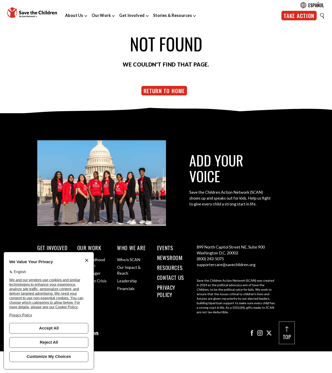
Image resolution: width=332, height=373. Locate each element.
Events (165, 247)
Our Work (101, 15)
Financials (126, 288)
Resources (169, 267)
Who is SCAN (128, 259)
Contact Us (170, 277)
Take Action (299, 16)
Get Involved (132, 15)
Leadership (127, 280)
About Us (74, 15)
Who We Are (131, 247)
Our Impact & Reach (129, 270)
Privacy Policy (166, 291)
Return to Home (164, 91)
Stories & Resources (172, 15)
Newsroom (170, 257)
